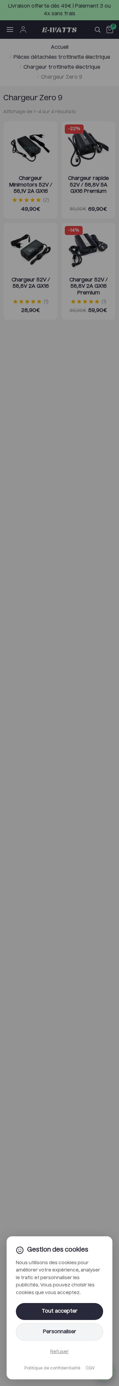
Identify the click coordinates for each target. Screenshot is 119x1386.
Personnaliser (59, 1331)
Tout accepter (60, 1311)
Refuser (59, 1351)
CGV (90, 1368)
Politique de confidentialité (52, 1368)
